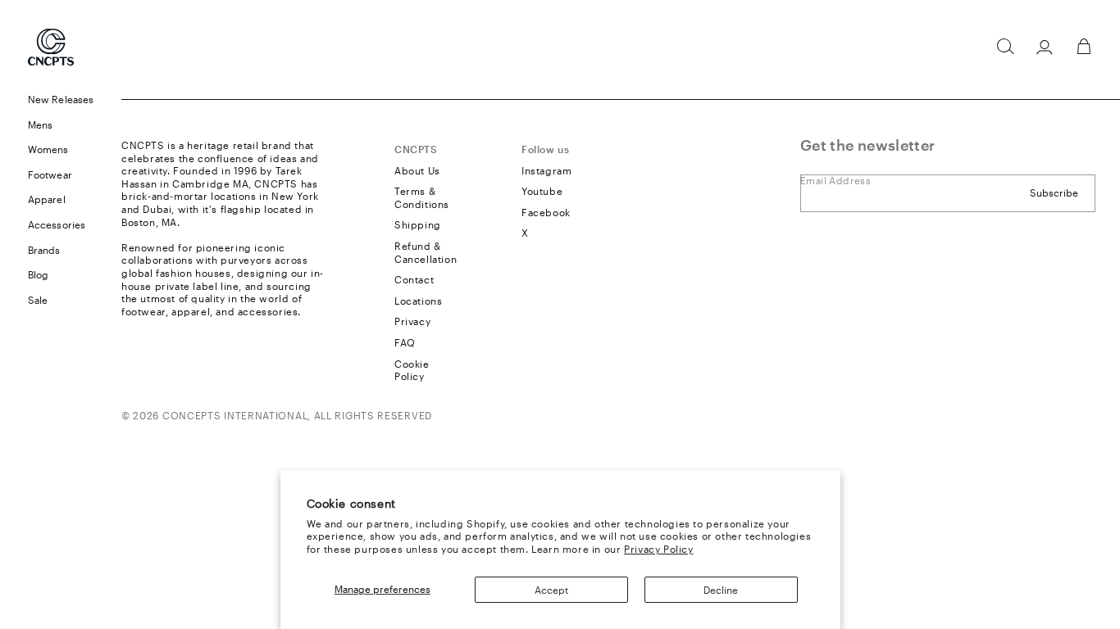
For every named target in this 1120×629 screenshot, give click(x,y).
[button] (1005, 47)
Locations (418, 300)
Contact (414, 279)
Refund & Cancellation (425, 252)
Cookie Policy (412, 370)
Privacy (412, 321)
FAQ (405, 342)
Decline (720, 589)
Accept (551, 589)
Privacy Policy (658, 548)
